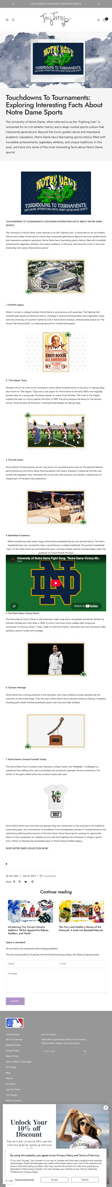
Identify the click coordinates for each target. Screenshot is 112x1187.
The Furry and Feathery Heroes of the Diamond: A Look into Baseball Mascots (81, 928)
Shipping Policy (13, 1045)
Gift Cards (11, 1067)
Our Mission (11, 1095)
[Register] (84, 1051)
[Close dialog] (105, 1107)
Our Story (10, 1084)
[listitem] (14, 881)
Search (9, 1078)
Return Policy (12, 1056)
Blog (8, 1072)
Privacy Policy (65, 954)
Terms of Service (85, 954)
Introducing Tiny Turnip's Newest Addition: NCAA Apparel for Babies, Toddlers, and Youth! (28, 930)
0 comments (49, 876)
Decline (85, 1179)
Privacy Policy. (31, 1172)
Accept (54, 1179)
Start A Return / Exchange (18, 1061)
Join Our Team (13, 1089)
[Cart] (104, 20)
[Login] (98, 20)
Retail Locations (13, 1100)
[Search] (13, 20)
